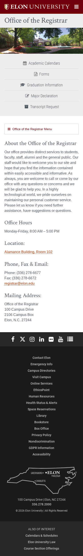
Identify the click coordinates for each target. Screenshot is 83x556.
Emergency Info (41, 364)
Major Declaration (44, 95)
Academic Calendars (44, 63)
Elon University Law (41, 542)
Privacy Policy (41, 435)
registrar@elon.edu (19, 283)
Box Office (41, 428)
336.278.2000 (41, 504)
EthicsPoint (41, 390)
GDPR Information (41, 448)
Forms (44, 74)
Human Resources (41, 396)
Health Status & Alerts (41, 403)
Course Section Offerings (41, 548)
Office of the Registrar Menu (32, 129)
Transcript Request (44, 106)
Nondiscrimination (42, 441)
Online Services (41, 383)
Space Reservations (42, 409)
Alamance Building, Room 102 (28, 252)
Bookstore (41, 422)
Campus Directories (41, 370)
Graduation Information (45, 84)
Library (41, 415)
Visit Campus (41, 377)
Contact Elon (41, 357)
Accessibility (41, 454)
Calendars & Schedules (41, 535)
